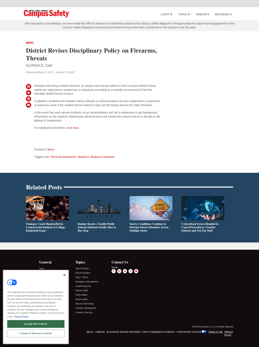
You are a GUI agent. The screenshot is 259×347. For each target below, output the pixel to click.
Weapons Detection (102, 157)
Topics (182, 14)
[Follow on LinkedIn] (125, 271)
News (30, 43)
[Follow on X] (130, 271)
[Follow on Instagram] (119, 271)
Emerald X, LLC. (207, 327)
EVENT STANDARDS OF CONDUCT (158, 332)
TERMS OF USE (215, 332)
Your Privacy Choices (189, 332)
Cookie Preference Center (36, 333)
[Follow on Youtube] (136, 271)
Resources (222, 14)
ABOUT (90, 332)
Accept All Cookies (35, 323)
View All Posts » (82, 268)
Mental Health (81, 290)
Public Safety (81, 295)
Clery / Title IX (81, 277)
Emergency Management (86, 282)
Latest (165, 14)
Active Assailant (82, 273)
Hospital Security (83, 286)
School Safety (81, 299)
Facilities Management (85, 308)
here (76, 128)
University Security (83, 312)
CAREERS (100, 332)
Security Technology (84, 304)
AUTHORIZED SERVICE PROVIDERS (123, 332)
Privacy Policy (21, 316)
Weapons (83, 157)
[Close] (64, 275)
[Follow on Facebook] (114, 271)
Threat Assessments (63, 157)
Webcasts (202, 14)
